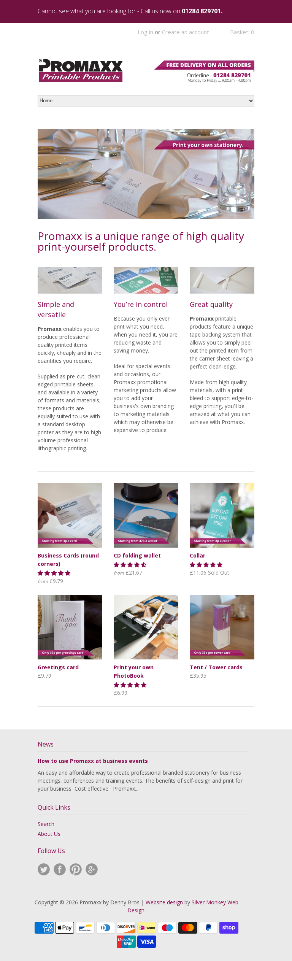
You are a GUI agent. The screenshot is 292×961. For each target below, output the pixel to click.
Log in (145, 32)
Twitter (44, 869)
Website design (164, 902)
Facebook (60, 869)
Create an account (185, 32)
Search (46, 824)
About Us (49, 833)
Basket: (242, 32)
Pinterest (76, 869)
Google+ (92, 869)
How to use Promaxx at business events (93, 760)
